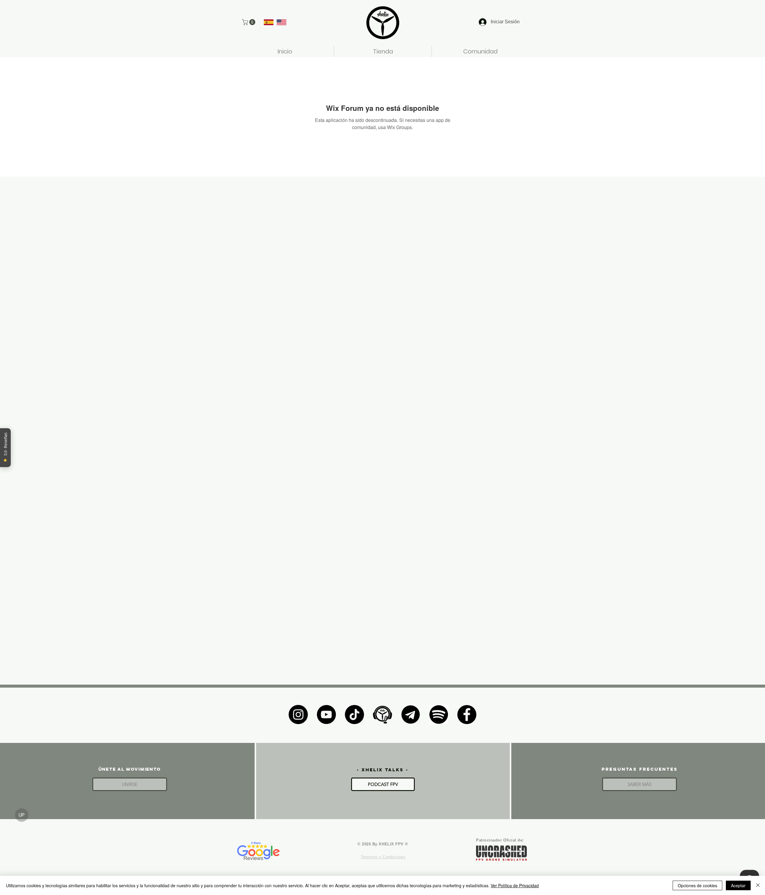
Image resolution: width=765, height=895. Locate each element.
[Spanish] (268, 22)
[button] (249, 22)
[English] (281, 22)
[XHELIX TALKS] (382, 714)
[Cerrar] (757, 885)
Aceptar (738, 885)
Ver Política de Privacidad (515, 885)
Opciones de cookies (697, 885)
